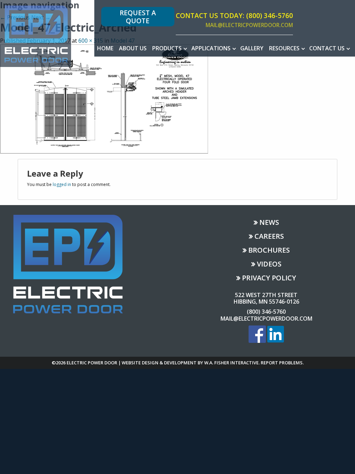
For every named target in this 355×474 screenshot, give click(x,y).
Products (167, 48)
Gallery (251, 48)
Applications (211, 48)
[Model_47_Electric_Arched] (104, 98)
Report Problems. (282, 362)
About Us (133, 48)
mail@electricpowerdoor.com (249, 25)
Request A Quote (138, 16)
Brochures (269, 251)
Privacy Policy (269, 278)
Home (105, 48)
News (269, 223)
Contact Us (327, 48)
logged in (62, 184)
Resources (284, 48)
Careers (269, 237)
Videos (269, 265)
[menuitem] (105, 48)
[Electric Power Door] (35, 33)
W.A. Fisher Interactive (231, 362)
